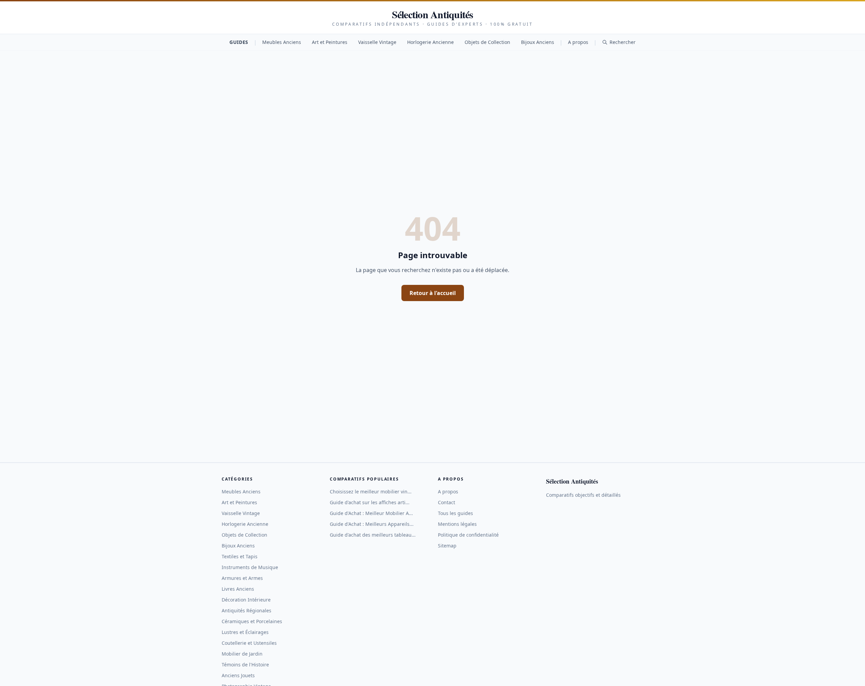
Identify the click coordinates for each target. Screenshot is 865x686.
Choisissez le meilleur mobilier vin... (371, 491)
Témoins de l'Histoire (245, 664)
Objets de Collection (487, 42)
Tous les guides (455, 513)
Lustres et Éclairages (245, 632)
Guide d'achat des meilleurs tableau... (373, 535)
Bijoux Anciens (537, 42)
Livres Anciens (238, 589)
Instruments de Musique (250, 567)
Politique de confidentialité (468, 535)
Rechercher (623, 42)
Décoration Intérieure (246, 599)
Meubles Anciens (281, 42)
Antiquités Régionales (246, 610)
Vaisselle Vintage (377, 42)
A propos (578, 42)
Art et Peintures (329, 42)
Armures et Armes (242, 578)
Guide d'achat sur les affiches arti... (370, 502)
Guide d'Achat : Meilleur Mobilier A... (371, 513)
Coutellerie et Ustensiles (249, 643)
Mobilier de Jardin (242, 654)
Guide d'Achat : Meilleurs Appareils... (372, 524)
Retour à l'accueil (433, 293)
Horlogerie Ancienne (430, 42)
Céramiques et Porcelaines (252, 621)
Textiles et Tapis (239, 556)
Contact (446, 502)
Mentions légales (457, 524)
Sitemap (447, 545)
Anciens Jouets (238, 675)
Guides (238, 42)
